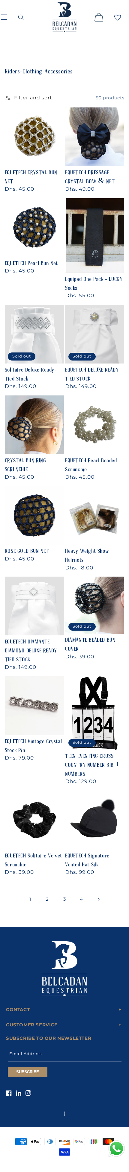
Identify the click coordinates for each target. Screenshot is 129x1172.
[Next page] (98, 899)
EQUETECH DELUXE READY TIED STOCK (92, 372)
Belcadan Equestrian (54, 1163)
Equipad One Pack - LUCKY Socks (93, 281)
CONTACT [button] (18, 1009)
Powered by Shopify (86, 1163)
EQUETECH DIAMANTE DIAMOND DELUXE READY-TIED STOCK (32, 647)
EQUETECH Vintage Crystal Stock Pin (33, 743)
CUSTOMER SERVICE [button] (32, 1025)
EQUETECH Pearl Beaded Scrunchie (91, 462)
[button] (8, 17)
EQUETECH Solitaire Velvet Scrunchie (33, 857)
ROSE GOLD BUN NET (27, 548)
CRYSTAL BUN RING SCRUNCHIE (25, 462)
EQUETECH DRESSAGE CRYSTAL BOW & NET (90, 174)
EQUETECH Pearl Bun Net (31, 260)
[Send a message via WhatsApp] (116, 1148)
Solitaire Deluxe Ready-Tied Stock (31, 372)
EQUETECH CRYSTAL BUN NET (31, 174)
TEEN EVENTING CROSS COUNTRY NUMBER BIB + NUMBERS (92, 762)
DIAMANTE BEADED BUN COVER (90, 642)
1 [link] (30, 899)
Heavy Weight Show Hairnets (87, 553)
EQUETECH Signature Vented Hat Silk (87, 857)
